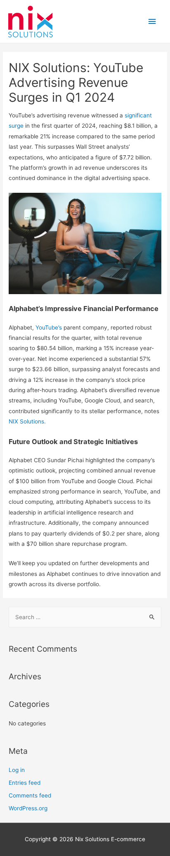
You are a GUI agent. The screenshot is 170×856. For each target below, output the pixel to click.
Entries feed (24, 782)
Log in (17, 770)
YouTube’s (48, 327)
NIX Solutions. (27, 421)
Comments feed (30, 795)
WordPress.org (28, 808)
